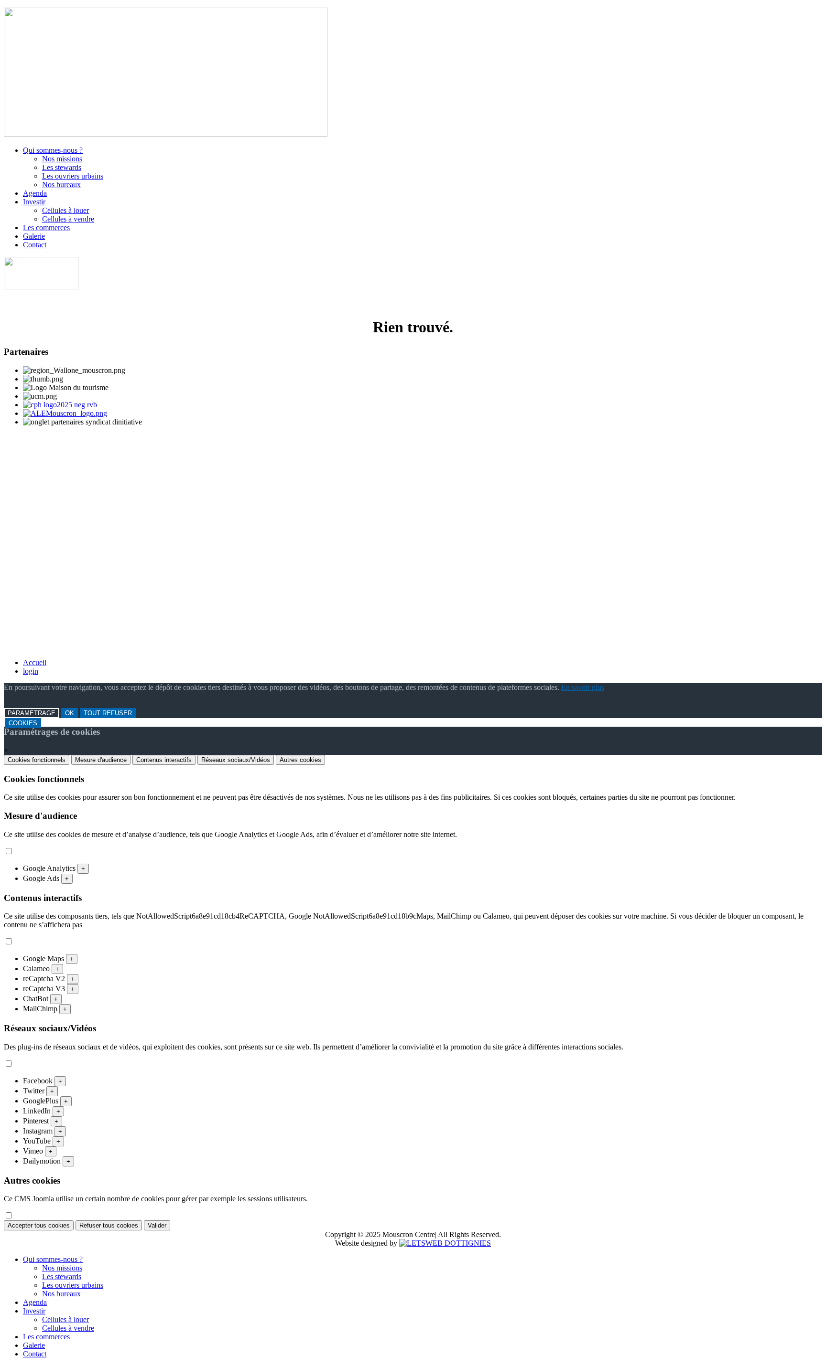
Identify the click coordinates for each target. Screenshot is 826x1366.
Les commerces (46, 227)
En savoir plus (582, 687)
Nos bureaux (61, 184)
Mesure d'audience (101, 759)
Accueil (34, 662)
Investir (34, 202)
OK (69, 713)
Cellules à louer (65, 210)
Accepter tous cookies (39, 1225)
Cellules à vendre (68, 219)
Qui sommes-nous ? (53, 150)
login (30, 671)
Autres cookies (300, 759)
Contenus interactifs (164, 759)
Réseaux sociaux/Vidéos (235, 759)
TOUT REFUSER (108, 713)
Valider (157, 1225)
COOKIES (23, 723)
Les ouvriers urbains (72, 176)
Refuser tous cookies (108, 1225)
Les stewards (61, 167)
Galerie (34, 236)
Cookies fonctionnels (36, 759)
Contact (34, 245)
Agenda (35, 193)
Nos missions (62, 159)
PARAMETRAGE (31, 713)
